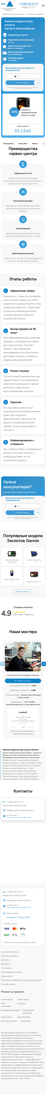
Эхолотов (21, 1003)
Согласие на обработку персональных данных (21, 980)
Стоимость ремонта (9, 952)
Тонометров (25, 1021)
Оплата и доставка (9, 956)
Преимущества (8, 143)
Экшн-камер (6, 1017)
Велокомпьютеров (9, 1021)
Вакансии (5, 964)
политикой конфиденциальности (23, 88)
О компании (6, 968)
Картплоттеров (23, 1017)
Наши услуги (6, 976)
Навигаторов (7, 999)
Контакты (5, 960)
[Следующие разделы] (44, 143)
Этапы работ (22, 143)
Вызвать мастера (24, 681)
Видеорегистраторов (10, 1010)
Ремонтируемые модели (11, 972)
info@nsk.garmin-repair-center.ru (20, 810)
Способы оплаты (8, 984)
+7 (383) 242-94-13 (28, 4)
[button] (44, 664)
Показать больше (23, 592)
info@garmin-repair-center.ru (18, 900)
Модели (35, 143)
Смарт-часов (23, 999)
